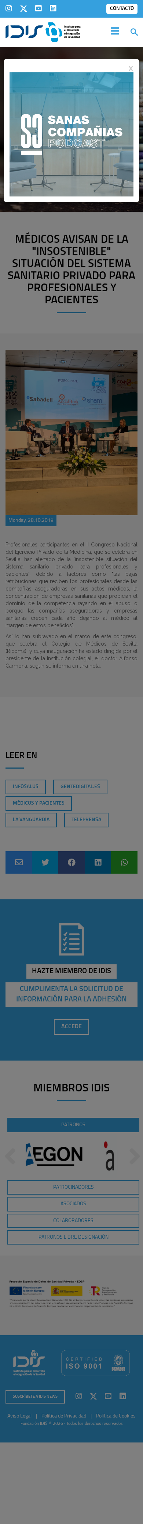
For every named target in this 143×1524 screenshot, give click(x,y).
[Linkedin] (53, 8)
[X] (23, 8)
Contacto (122, 8)
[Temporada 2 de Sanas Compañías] (71, 134)
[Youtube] (38, 8)
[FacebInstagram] (9, 8)
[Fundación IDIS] (43, 32)
